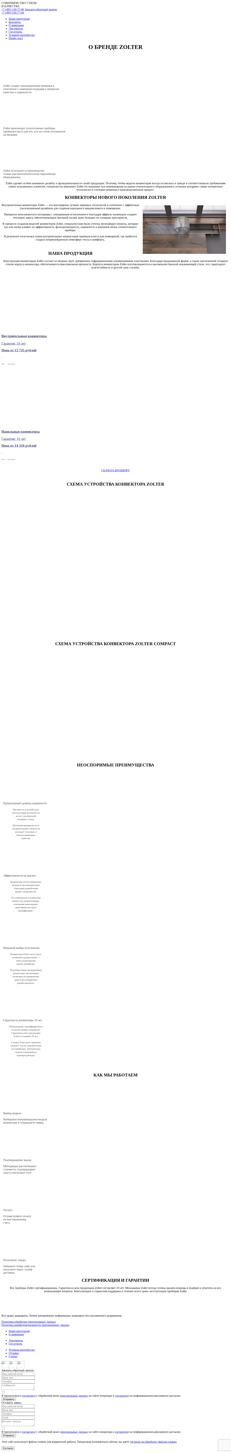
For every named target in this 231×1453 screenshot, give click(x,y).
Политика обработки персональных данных (28, 1321)
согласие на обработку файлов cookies (153, 1441)
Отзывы (14, 1353)
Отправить (8, 1399)
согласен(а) (29, 1395)
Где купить (15, 31)
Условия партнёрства (22, 35)
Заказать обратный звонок (41, 9)
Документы (16, 28)
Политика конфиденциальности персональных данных (35, 1325)
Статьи (13, 1356)
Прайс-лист (16, 38)
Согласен (8, 1448)
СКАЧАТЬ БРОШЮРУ (115, 470)
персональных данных (74, 1395)
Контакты (15, 22)
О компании (16, 25)
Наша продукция (19, 18)
